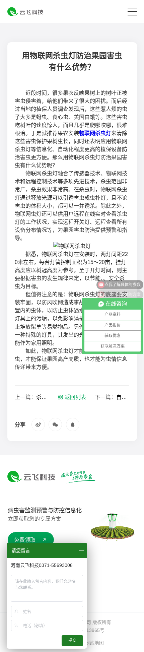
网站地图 (94, 643)
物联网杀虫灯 (95, 133)
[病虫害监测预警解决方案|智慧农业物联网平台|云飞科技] (25, 11)
